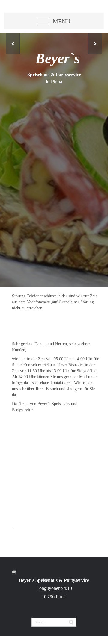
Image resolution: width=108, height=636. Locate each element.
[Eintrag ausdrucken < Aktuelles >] (15, 571)
